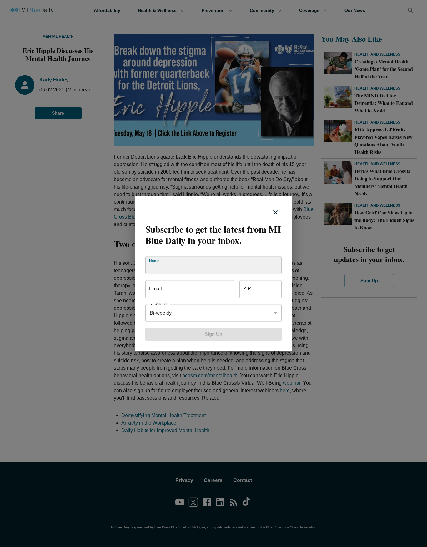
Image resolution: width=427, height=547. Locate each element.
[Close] (275, 212)
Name (154, 261)
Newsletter (159, 304)
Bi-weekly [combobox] (161, 313)
